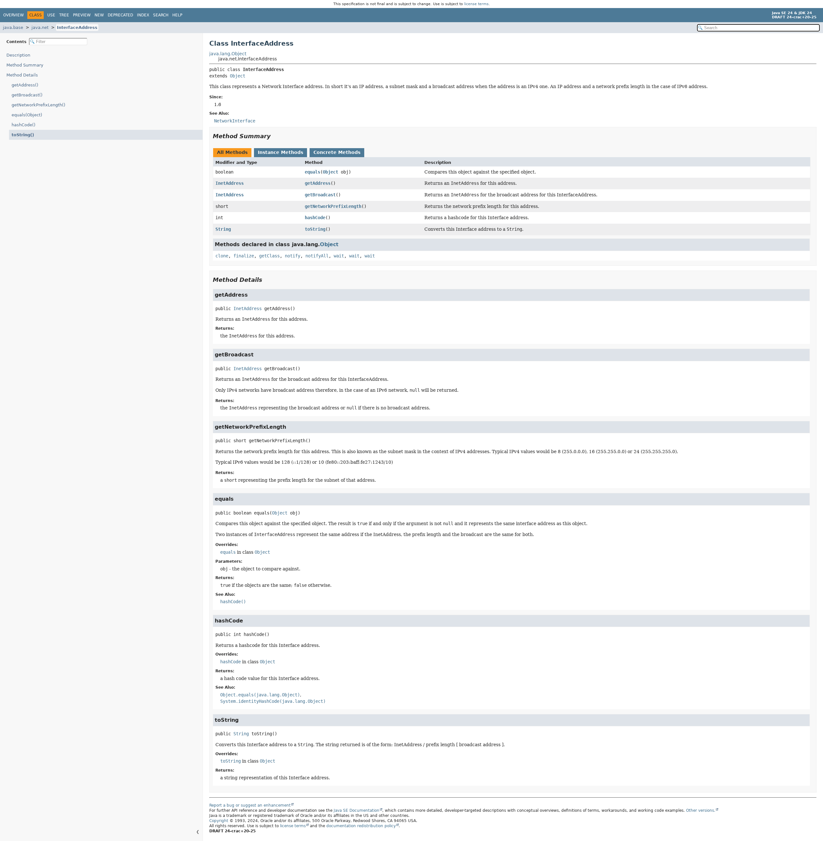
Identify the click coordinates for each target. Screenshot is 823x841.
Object (237, 75)
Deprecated (120, 15)
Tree (64, 15)
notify (292, 255)
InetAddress (229, 183)
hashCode (315, 217)
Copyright (218, 821)
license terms (476, 4)
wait (339, 255)
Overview (13, 15)
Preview (82, 15)
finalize (243, 255)
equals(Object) (27, 114)
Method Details (22, 75)
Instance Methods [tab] (280, 152)
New (99, 15)
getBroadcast (320, 194)
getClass (269, 255)
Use (51, 15)
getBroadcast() (27, 95)
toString (315, 229)
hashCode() (23, 124)
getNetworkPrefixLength (333, 206)
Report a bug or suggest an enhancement (250, 805)
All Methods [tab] (232, 152)
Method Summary (24, 65)
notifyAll (317, 255)
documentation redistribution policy (361, 826)
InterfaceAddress (77, 27)
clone (221, 255)
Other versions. (700, 810)
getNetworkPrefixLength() (38, 105)
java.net (40, 27)
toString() (23, 134)
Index (143, 15)
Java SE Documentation (356, 810)
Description (18, 55)
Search (160, 15)
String (223, 229)
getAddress (317, 183)
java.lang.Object (227, 53)
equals (312, 171)
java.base (13, 27)
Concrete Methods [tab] (336, 152)
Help (177, 15)
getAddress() (25, 85)
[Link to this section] (275, 136)
